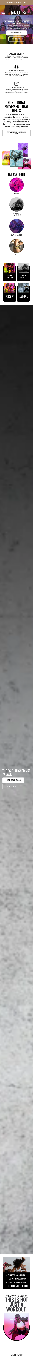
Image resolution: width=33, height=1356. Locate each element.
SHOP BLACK (11, 786)
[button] (3, 13)
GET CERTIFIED (17, 39)
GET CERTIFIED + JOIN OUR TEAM (16, 133)
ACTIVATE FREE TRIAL (16, 33)
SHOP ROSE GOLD (13, 780)
